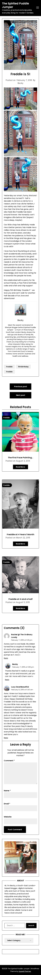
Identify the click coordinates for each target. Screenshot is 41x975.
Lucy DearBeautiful (20, 687)
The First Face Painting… (20, 457)
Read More (20, 467)
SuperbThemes (25, 971)
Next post (20, 395)
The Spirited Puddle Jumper (15, 5)
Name (7, 790)
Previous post (20, 386)
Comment (9, 760)
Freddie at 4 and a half (21, 599)
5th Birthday (23, 367)
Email (7, 803)
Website (8, 816)
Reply (6, 658)
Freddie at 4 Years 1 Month (20, 534)
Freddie (9, 367)
